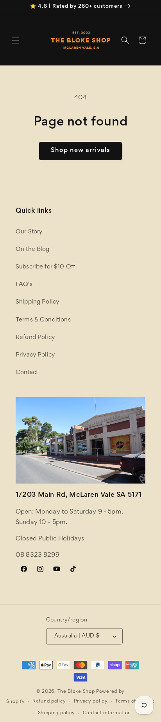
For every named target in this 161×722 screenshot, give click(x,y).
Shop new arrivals (80, 151)
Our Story (29, 232)
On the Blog (33, 249)
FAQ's (24, 284)
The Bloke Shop (76, 692)
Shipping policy (56, 713)
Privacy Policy (35, 355)
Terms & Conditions (43, 320)
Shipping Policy (37, 302)
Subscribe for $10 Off (45, 267)
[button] (15, 40)
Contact (27, 372)
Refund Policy (35, 337)
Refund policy (49, 701)
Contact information (107, 713)
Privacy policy (91, 701)
